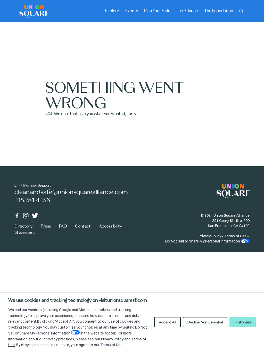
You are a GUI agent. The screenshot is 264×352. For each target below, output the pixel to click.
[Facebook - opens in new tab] (17, 216)
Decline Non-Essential (205, 322)
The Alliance (187, 10)
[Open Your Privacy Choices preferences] (75, 332)
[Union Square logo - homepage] (34, 11)
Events (131, 10)
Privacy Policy (210, 236)
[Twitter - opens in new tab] (35, 216)
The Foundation (218, 10)
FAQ (63, 226)
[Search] (241, 10)
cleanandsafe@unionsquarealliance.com (71, 192)
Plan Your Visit (157, 10)
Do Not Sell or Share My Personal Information (202, 241)
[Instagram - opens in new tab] (26, 216)
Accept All (167, 322)
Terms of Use (235, 236)
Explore (112, 10)
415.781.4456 (32, 200)
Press (46, 226)
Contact (83, 226)
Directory (23, 226)
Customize (243, 322)
